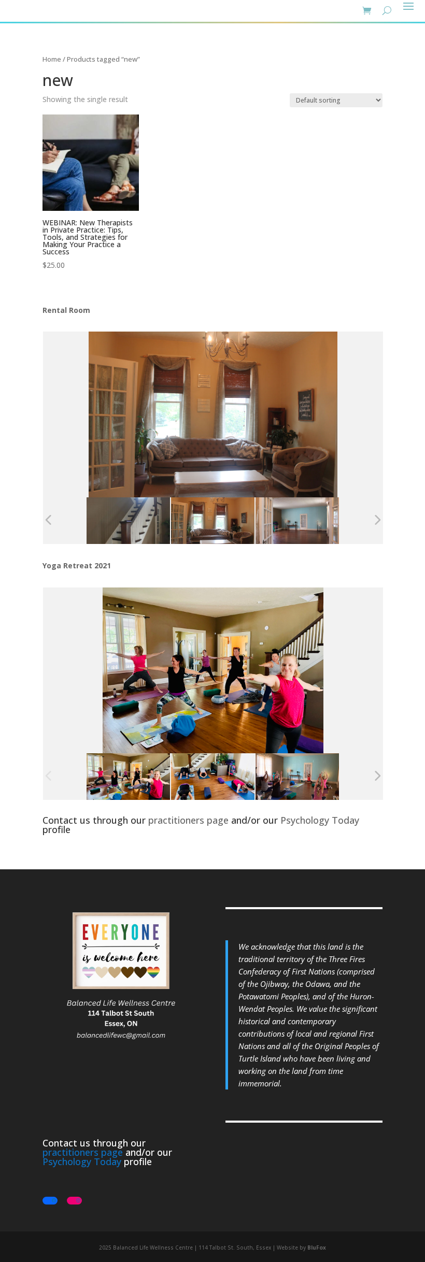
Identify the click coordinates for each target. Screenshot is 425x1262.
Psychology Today (319, 820)
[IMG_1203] (212, 521)
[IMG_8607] (128, 776)
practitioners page (188, 820)
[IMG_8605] (212, 776)
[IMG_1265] (297, 521)
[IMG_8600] (297, 776)
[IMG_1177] (128, 520)
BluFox (316, 1247)
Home (51, 59)
